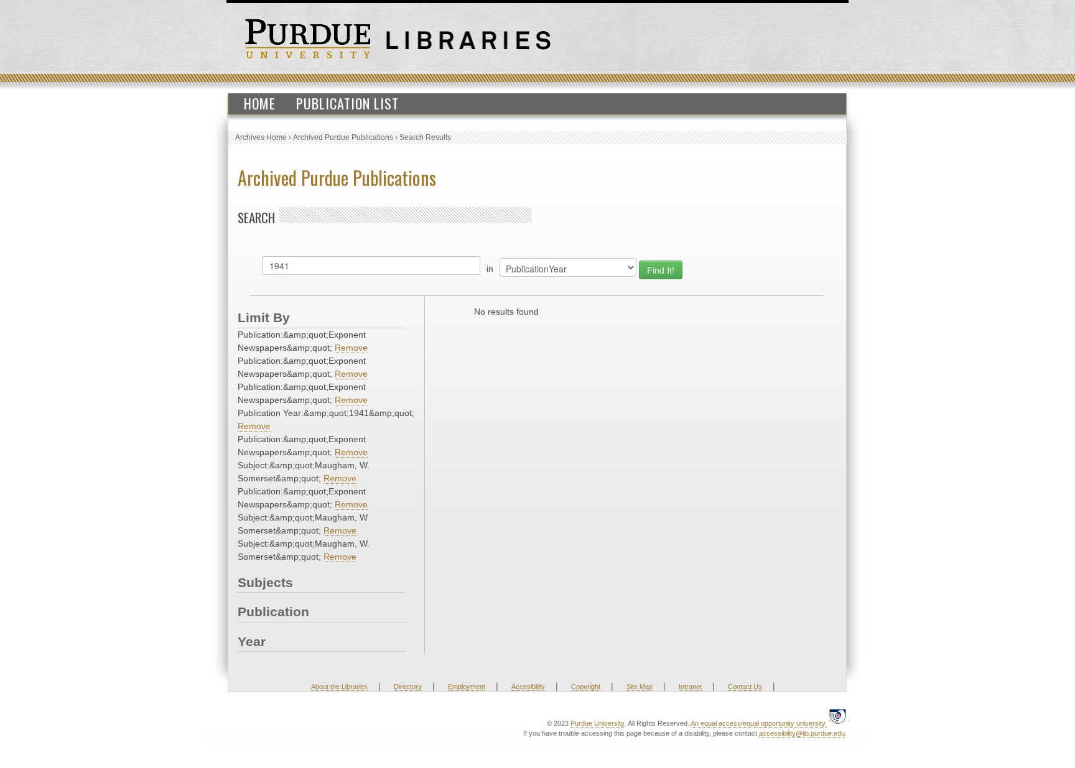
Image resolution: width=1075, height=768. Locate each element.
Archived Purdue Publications (343, 137)
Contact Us (745, 686)
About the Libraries (339, 686)
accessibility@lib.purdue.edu (802, 733)
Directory (408, 686)
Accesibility (528, 686)
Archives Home (261, 137)
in (489, 269)
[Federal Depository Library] (838, 716)
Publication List (347, 103)
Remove (351, 348)
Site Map (639, 686)
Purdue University (597, 723)
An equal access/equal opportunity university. (759, 723)
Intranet (690, 686)
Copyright (585, 686)
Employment (466, 686)
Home (260, 103)
